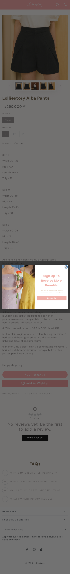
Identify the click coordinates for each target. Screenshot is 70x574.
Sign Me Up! (51, 298)
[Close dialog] (66, 266)
